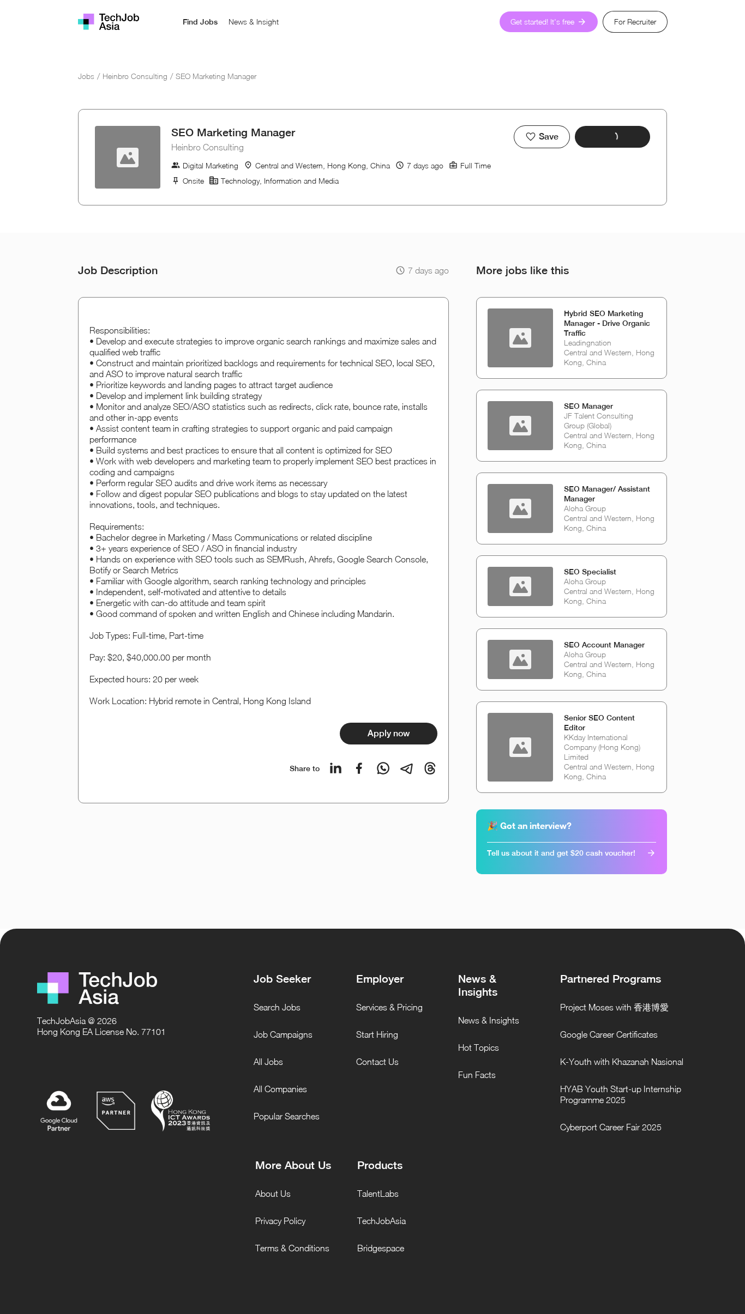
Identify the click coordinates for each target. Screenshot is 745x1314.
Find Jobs (200, 21)
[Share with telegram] (406, 768)
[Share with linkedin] (335, 768)
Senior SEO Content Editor (599, 722)
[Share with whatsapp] (383, 768)
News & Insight (254, 21)
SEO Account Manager (604, 644)
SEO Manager (588, 406)
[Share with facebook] (359, 768)
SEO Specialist (590, 571)
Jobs (86, 76)
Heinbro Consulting (135, 76)
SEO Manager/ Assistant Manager (607, 494)
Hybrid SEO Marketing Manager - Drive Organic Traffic (607, 323)
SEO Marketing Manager (216, 76)
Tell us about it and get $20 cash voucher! (561, 853)
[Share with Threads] (430, 768)
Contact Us (377, 1062)
